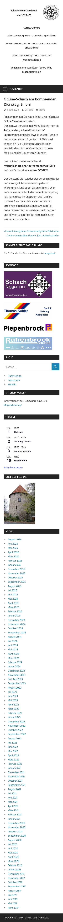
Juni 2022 (13, 746)
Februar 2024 (15, 662)
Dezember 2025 (16, 569)
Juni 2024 (13, 645)
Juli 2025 (12, 590)
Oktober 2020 (15, 831)
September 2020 (17, 835)
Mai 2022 (13, 751)
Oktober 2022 (15, 729)
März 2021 (13, 810)
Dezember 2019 (16, 873)
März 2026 (13, 556)
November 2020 (16, 827)
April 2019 (13, 907)
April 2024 (13, 653)
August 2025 (14, 586)
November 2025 (16, 573)
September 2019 (16, 886)
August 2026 (14, 539)
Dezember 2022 (16, 721)
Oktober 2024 (15, 628)
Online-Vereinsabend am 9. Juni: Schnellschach (32, 235)
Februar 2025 (15, 611)
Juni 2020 (13, 848)
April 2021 (13, 806)
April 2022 (13, 755)
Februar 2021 (14, 814)
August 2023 (14, 687)
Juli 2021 (12, 793)
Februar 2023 (15, 713)
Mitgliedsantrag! (13, 405)
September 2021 (16, 784)
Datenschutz (14, 375)
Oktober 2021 (15, 780)
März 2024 (13, 658)
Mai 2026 (13, 547)
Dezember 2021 (16, 772)
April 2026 (13, 552)
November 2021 (16, 776)
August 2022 (14, 738)
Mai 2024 (13, 649)
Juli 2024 (12, 641)
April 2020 (13, 856)
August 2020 (14, 840)
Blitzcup (18, 432)
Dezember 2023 (16, 670)
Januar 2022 (14, 767)
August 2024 (14, 636)
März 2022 (13, 759)
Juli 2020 (12, 844)
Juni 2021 (12, 797)
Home (42, 109)
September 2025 (17, 581)
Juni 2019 (12, 899)
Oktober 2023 (15, 679)
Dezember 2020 (16, 823)
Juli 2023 (12, 691)
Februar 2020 (15, 865)
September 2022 (17, 734)
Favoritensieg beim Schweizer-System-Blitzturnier (32, 231)
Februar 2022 (15, 763)
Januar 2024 (14, 666)
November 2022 (16, 725)
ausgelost (49, 253)
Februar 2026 (15, 560)
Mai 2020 (13, 852)
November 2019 (16, 878)
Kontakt (12, 384)
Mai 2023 (13, 700)
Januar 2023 (14, 717)
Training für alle (22, 441)
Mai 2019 (12, 903)
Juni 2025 (13, 594)
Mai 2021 (12, 801)
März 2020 (13, 861)
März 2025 (13, 607)
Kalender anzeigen (13, 467)
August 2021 (14, 789)
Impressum (14, 380)
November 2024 (16, 624)
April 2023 (13, 704)
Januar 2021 (14, 818)
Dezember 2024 (16, 619)
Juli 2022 (12, 742)
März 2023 (13, 708)
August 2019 (14, 890)
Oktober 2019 (15, 882)
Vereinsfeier (20, 460)
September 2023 (17, 683)
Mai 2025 (13, 598)
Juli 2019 (12, 895)
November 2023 (16, 674)
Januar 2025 (14, 615)
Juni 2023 (13, 696)
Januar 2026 (14, 564)
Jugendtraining (22, 451)
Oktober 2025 (15, 577)
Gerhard (29, 109)
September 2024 (17, 632)
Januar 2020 (14, 869)
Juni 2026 (13, 543)
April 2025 (13, 603)
